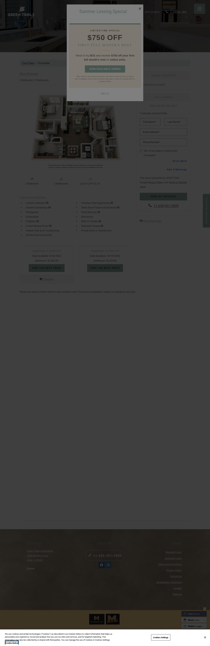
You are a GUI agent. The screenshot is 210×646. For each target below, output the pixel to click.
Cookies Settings (160, 637)
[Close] (205, 637)
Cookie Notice (12, 643)
